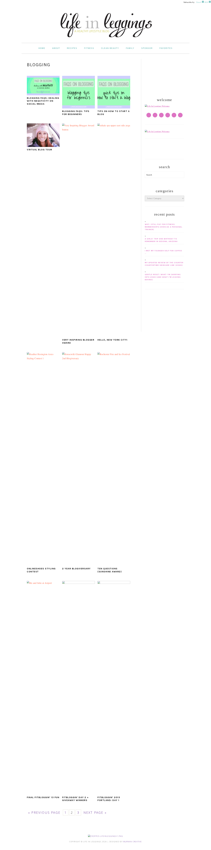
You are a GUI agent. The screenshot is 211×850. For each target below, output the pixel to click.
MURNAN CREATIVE (132, 841)
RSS (206, 2)
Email (198, 2)
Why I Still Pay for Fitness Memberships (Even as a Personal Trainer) (163, 226)
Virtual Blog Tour (39, 149)
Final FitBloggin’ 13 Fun (43, 797)
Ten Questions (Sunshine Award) (109, 570)
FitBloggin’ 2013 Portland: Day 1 (108, 799)
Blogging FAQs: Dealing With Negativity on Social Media (43, 101)
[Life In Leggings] (105, 40)
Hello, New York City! (112, 339)
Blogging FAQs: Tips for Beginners (75, 113)
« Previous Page (44, 812)
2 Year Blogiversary (76, 568)
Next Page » (95, 812)
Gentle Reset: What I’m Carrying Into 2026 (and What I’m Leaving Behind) (163, 277)
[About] (157, 106)
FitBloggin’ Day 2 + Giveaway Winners (75, 799)
